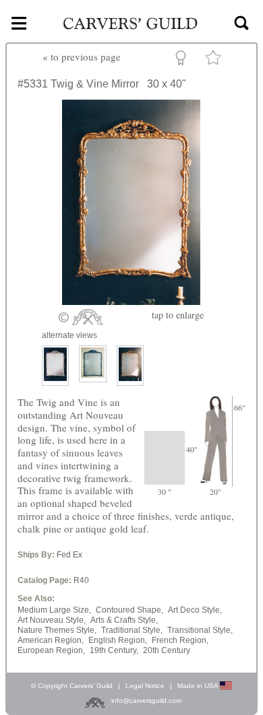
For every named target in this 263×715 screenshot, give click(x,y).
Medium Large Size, (54, 610)
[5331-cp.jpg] (55, 365)
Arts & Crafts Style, (124, 620)
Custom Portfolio (183, 60)
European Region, (51, 650)
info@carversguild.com (146, 700)
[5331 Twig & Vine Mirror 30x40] (131, 301)
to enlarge (178, 314)
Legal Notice (145, 685)
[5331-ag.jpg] (130, 365)
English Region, (117, 640)
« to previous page (81, 56)
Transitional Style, (200, 630)
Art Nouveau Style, (52, 620)
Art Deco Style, (195, 610)
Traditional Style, (132, 630)
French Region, (180, 640)
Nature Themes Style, (57, 630)
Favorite (215, 60)
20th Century (166, 650)
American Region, (51, 640)
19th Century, (114, 650)
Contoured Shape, (129, 610)
